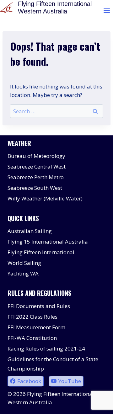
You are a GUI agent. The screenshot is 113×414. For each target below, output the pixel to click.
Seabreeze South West (35, 187)
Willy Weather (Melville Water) (45, 198)
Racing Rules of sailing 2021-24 (46, 348)
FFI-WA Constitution (32, 337)
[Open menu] (106, 10)
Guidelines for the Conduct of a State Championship (53, 364)
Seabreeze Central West (37, 166)
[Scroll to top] (97, 404)
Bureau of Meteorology (36, 155)
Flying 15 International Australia (48, 241)
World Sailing (24, 262)
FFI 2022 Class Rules (32, 316)
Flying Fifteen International (41, 252)
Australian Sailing (30, 231)
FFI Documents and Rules (39, 306)
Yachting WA (23, 273)
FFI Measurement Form (36, 327)
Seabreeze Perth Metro (36, 177)
